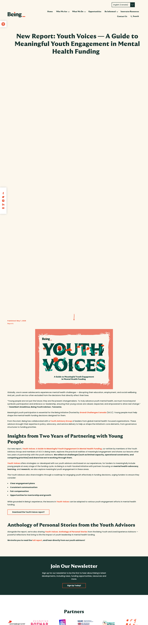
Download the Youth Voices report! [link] (28, 512)
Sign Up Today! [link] (74, 585)
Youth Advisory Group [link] (61, 421)
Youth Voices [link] (13, 463)
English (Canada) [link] (120, 5)
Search (136, 16)
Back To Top (136, 620)
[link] (3, 24)
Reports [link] (10, 323)
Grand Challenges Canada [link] (93, 412)
